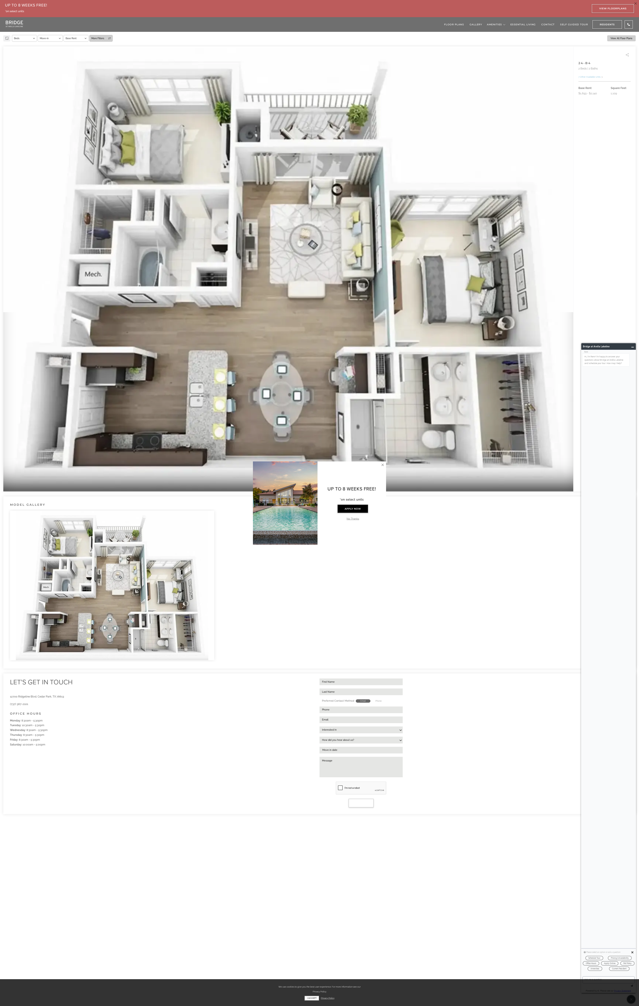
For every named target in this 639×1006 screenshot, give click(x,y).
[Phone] (629, 24)
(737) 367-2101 (19, 704)
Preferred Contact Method (338, 700)
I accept (312, 998)
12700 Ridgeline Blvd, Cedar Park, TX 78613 (37, 696)
